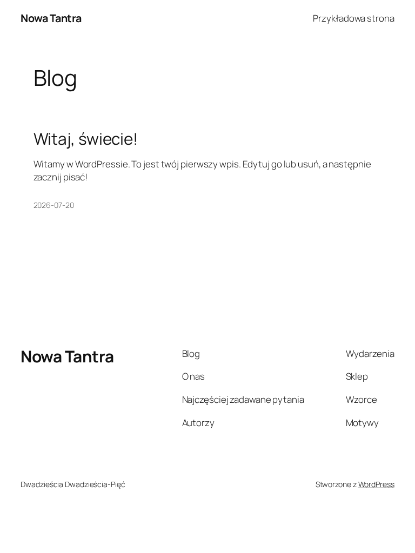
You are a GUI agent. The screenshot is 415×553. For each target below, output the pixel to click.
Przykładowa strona (353, 18)
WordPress (376, 484)
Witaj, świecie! (86, 138)
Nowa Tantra (51, 18)
